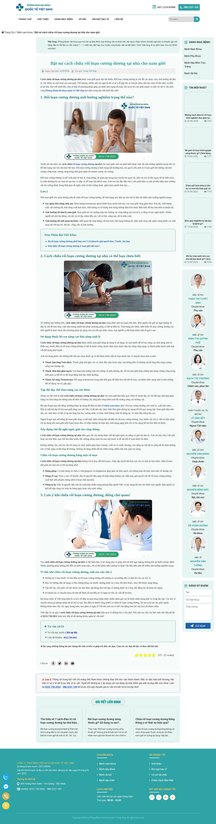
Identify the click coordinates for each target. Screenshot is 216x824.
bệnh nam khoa (112, 405)
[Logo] (34, 7)
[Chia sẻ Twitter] (59, 663)
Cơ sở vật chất (159, 774)
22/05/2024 (64, 71)
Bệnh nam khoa (24, 32)
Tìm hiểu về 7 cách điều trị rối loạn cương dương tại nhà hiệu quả (58, 721)
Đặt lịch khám (166, 7)
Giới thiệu (43, 19)
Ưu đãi (82, 19)
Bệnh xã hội (105, 774)
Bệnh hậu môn (107, 780)
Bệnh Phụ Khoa (192, 56)
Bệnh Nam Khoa (193, 49)
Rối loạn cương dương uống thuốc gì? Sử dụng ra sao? (104, 721)
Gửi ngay (200, 626)
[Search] (197, 19)
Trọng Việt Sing (89, 71)
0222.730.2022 (70, 637)
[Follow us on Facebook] (152, 797)
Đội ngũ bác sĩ (159, 769)
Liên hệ (119, 19)
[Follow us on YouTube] (165, 797)
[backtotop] (6, 805)
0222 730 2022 (53, 687)
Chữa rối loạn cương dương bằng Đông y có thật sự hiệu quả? (155, 721)
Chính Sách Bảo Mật (162, 780)
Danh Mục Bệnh (64, 19)
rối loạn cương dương (83, 164)
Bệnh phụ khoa (107, 769)
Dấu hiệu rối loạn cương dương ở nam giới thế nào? (74, 246)
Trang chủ (24, 19)
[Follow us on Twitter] (172, 797)
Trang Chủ (10, 32)
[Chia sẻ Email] (72, 663)
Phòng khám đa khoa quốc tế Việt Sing (65, 90)
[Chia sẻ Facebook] (53, 663)
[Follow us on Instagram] (158, 797)
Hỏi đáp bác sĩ (100, 19)
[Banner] (39, 25)
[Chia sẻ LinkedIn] (66, 663)
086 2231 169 (191, 7)
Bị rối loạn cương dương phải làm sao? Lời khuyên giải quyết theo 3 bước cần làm (89, 241)
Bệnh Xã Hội (190, 73)
